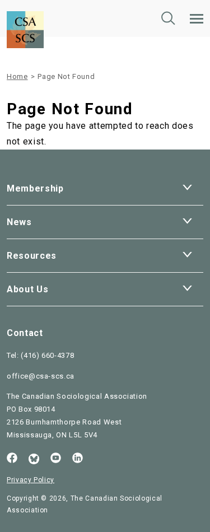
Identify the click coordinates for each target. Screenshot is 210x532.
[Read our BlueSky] (34, 459)
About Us (27, 289)
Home (17, 76)
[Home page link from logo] (25, 7)
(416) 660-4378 (47, 355)
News (19, 222)
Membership (35, 188)
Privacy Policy (30, 480)
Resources (32, 255)
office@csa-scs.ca (40, 376)
